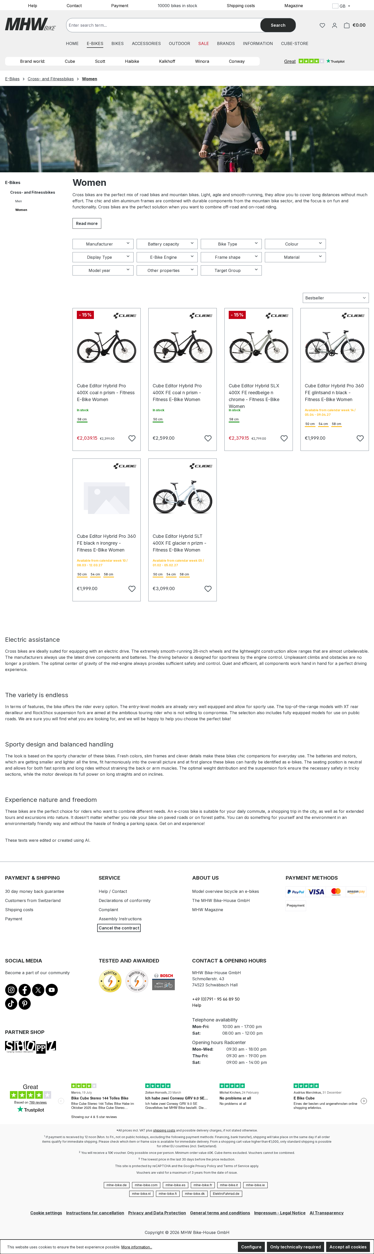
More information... (136, 1247)
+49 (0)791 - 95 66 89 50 (216, 999)
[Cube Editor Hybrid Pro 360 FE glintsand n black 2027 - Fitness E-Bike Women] (335, 346)
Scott (100, 61)
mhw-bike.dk (195, 1194)
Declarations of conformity (125, 900)
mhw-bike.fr (203, 1185)
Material (291, 257)
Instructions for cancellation (95, 1212)
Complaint (108, 909)
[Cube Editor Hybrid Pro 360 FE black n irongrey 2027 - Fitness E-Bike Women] (107, 497)
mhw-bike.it (229, 1185)
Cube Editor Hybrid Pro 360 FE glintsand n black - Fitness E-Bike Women (334, 388)
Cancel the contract (119, 927)
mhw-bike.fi (168, 1194)
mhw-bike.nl (141, 1194)
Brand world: (32, 61)
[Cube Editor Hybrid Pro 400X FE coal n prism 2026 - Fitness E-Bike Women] (182, 346)
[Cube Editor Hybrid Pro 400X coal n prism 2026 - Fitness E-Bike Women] (107, 346)
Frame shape (227, 257)
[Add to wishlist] (131, 438)
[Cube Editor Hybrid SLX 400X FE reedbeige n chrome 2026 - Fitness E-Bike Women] (259, 346)
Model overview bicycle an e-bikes (225, 891)
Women (21, 210)
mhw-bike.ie (255, 1185)
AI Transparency (327, 1212)
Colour (291, 244)
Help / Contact (113, 891)
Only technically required (295, 1246)
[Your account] (334, 25)
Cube (70, 61)
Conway (237, 61)
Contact (74, 5)
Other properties (164, 270)
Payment (119, 5)
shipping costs (164, 1130)
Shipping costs (241, 5)
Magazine (293, 5)
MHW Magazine (207, 909)
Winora (202, 61)
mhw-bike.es (175, 1185)
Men (18, 201)
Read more (87, 223)
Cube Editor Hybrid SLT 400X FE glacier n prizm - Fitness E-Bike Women (179, 538)
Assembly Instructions (120, 918)
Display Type (99, 257)
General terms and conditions (220, 1212)
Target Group (227, 270)
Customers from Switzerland (33, 900)
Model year (99, 270)
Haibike (132, 61)
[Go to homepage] (30, 24)
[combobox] (168, 25)
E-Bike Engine (163, 257)
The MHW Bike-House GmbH (221, 900)
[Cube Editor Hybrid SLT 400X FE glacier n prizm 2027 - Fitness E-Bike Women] (182, 497)
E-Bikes (12, 182)
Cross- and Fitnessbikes (32, 192)
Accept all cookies (348, 1246)
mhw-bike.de (117, 1185)
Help (32, 5)
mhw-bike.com (146, 1185)
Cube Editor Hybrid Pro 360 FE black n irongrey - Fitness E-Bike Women (106, 538)
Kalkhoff (167, 61)
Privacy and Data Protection (157, 1212)
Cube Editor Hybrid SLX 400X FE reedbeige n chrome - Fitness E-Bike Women (254, 388)
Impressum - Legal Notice (280, 1212)
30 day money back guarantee (34, 891)
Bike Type (227, 244)
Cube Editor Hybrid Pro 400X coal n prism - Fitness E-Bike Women (106, 388)
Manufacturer (99, 244)
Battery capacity (163, 244)
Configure (251, 1246)
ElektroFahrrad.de (226, 1194)
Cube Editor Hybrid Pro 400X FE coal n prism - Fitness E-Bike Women (177, 388)
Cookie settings (46, 1212)
